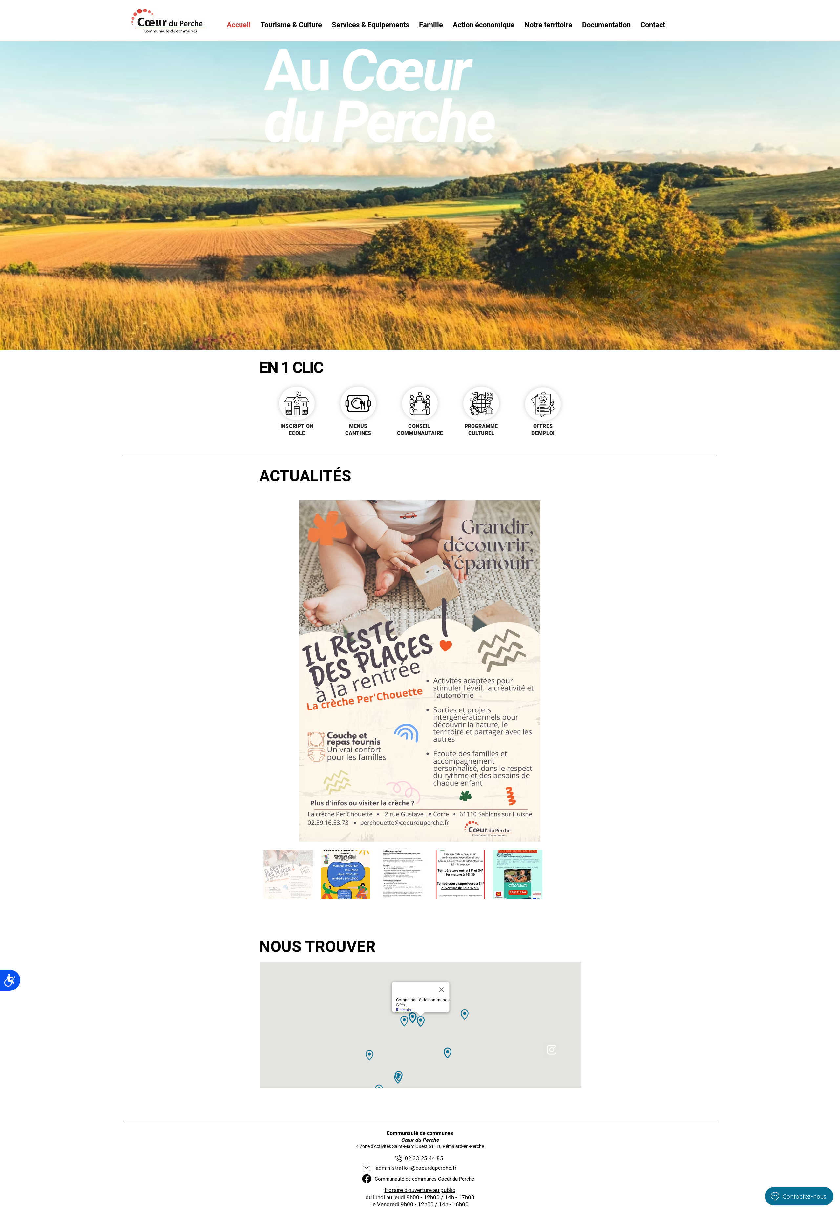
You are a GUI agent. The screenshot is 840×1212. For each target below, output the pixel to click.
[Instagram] (551, 1049)
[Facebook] (367, 1179)
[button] (291, 25)
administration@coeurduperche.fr (416, 1168)
